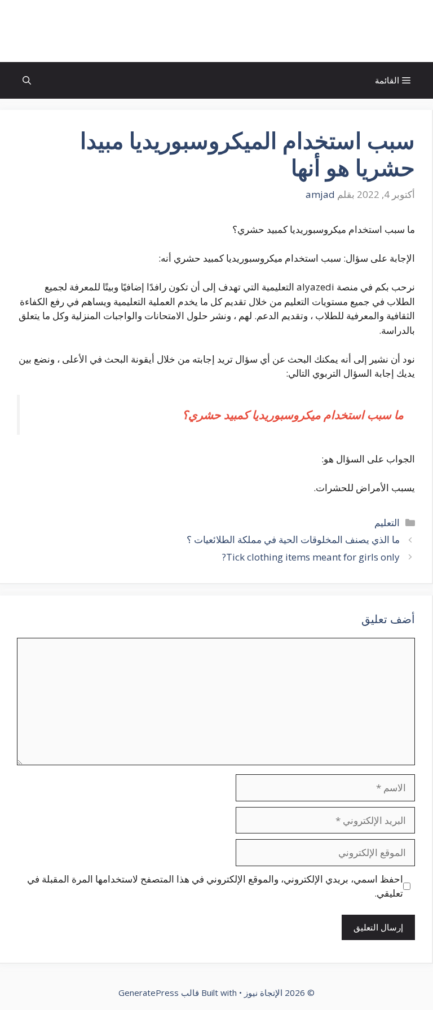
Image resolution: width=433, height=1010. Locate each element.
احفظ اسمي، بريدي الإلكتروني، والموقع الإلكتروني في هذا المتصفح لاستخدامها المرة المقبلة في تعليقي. (215, 886)
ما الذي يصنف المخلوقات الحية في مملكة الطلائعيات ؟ (293, 539)
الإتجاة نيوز (216, 31)
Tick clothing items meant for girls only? (311, 556)
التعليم (387, 522)
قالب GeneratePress (158, 992)
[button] (26, 80)
